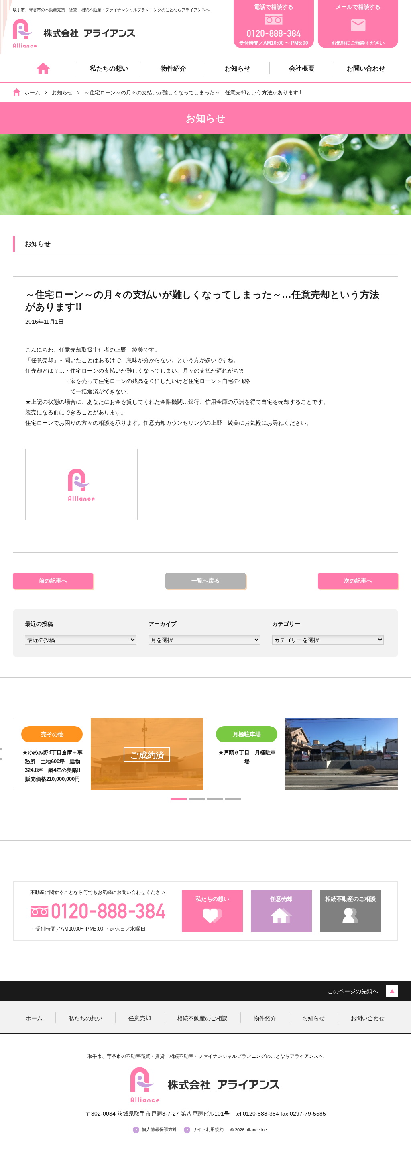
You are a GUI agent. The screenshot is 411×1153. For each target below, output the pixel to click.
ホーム (45, 68)
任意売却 (139, 1018)
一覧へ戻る (205, 580)
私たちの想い (109, 68)
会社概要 (302, 68)
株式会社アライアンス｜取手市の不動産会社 (74, 33)
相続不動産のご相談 (202, 1018)
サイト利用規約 (208, 1129)
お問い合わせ (366, 68)
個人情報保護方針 (159, 1129)
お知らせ (237, 68)
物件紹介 (173, 68)
